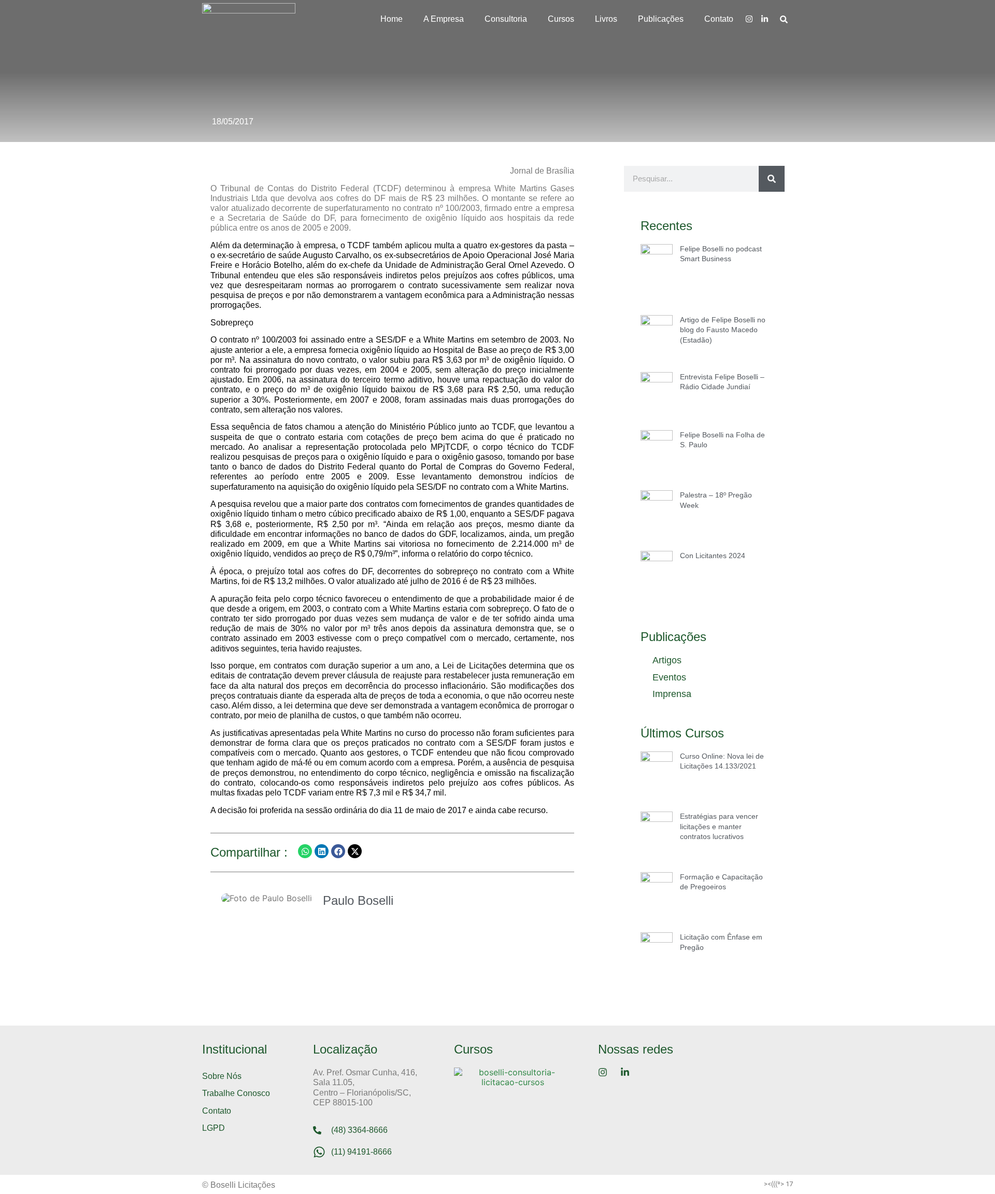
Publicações (661, 19)
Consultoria (506, 19)
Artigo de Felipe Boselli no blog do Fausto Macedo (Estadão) (722, 330)
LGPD (213, 1128)
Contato (718, 19)
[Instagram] (749, 18)
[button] (305, 851)
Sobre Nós (221, 1076)
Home (391, 19)
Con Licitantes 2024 (712, 555)
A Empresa (443, 19)
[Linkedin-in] (764, 18)
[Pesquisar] (772, 179)
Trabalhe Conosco (236, 1093)
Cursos (561, 19)
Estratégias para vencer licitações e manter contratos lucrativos (719, 826)
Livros (606, 19)
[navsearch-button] (784, 19)
